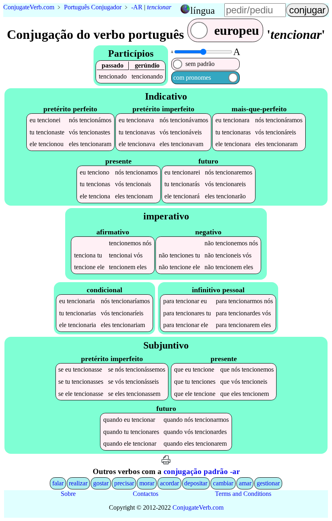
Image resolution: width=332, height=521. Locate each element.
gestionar (268, 483)
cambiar (223, 483)
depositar (195, 483)
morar (146, 483)
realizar (78, 483)
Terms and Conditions (243, 493)
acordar (169, 483)
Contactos (145, 493)
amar (245, 483)
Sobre (68, 493)
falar (58, 483)
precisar (124, 483)
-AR (137, 7)
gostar (101, 483)
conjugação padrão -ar (202, 471)
